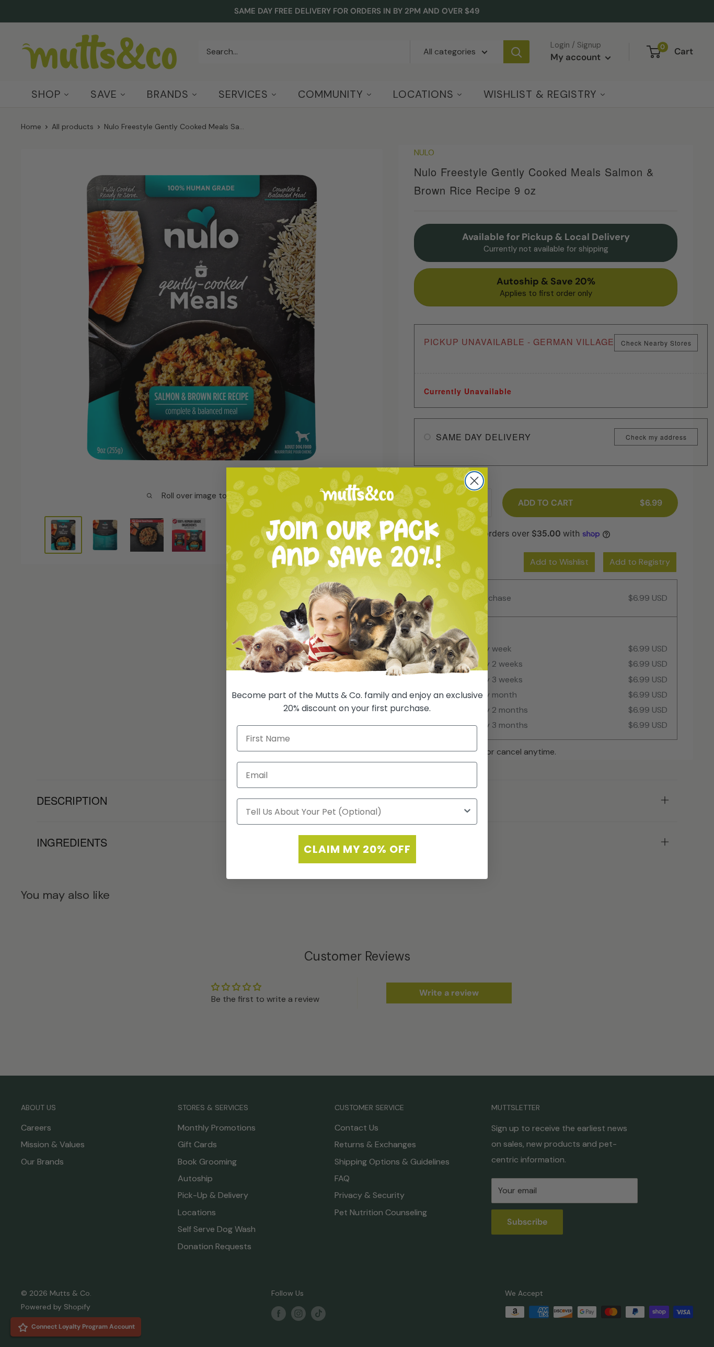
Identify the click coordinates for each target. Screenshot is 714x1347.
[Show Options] (467, 812)
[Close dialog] (474, 481)
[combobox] (354, 812)
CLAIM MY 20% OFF (357, 849)
